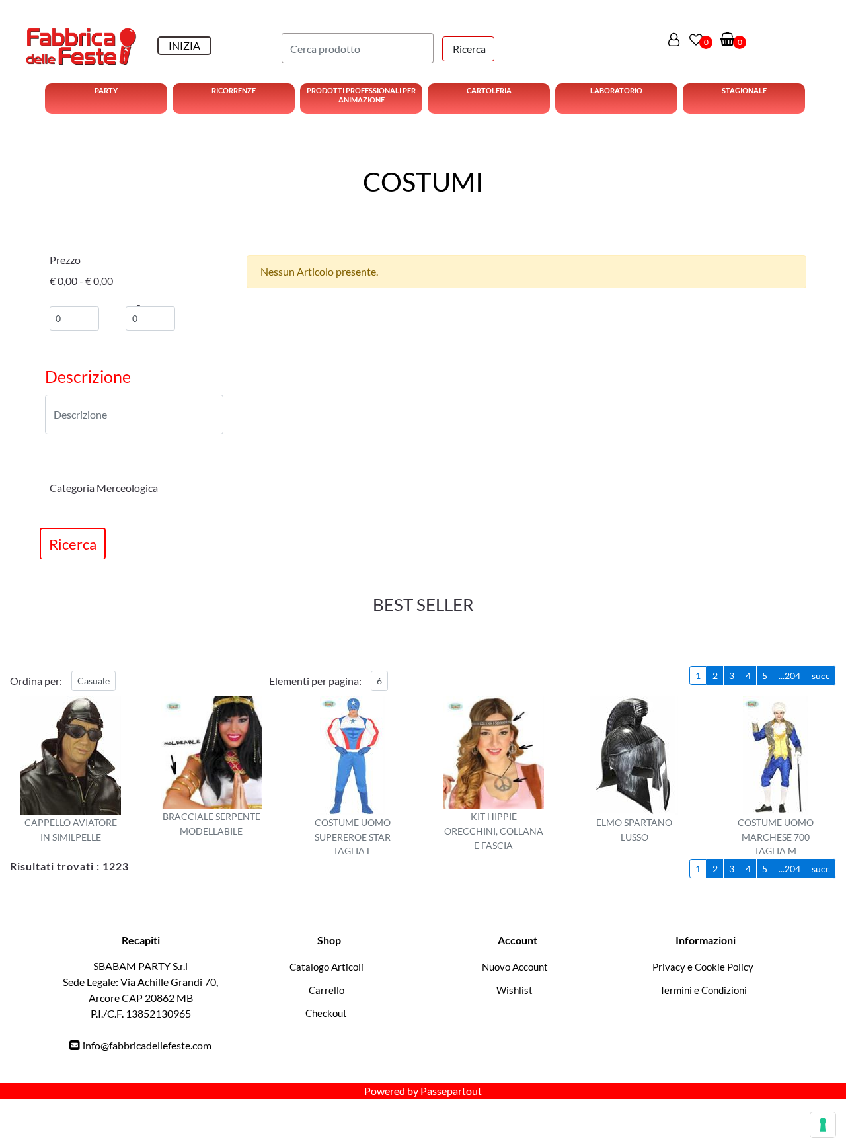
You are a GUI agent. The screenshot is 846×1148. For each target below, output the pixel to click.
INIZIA (184, 45)
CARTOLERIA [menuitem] (489, 90)
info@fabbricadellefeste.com (147, 1045)
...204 (789, 675)
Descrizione (88, 376)
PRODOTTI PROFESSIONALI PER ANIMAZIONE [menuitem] (361, 95)
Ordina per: (36, 681)
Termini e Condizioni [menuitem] (703, 990)
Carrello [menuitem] (326, 990)
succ (821, 675)
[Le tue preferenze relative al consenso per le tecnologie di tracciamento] (822, 1124)
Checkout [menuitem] (326, 1013)
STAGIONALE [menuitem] (744, 90)
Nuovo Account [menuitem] (515, 967)
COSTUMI (423, 182)
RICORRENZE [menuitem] (234, 90)
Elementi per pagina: (315, 681)
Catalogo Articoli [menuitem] (326, 967)
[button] (468, 49)
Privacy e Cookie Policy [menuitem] (702, 967)
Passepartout (451, 1091)
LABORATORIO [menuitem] (616, 90)
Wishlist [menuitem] (514, 990)
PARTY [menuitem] (106, 90)
